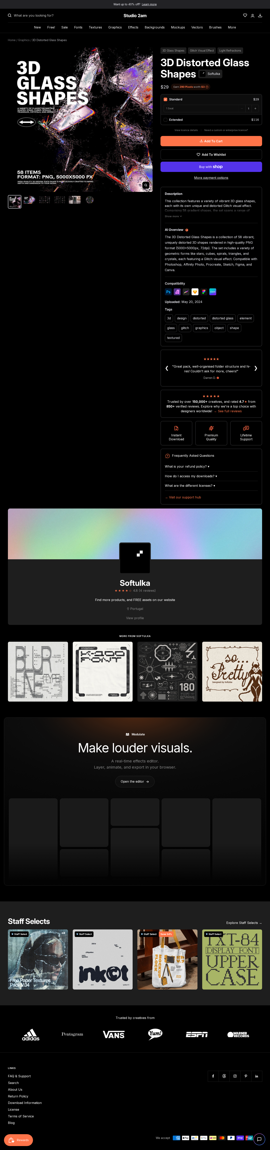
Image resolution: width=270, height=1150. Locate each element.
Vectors (197, 27)
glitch (185, 328)
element (246, 318)
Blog (11, 1123)
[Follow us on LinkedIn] (256, 1076)
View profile (135, 618)
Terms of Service (21, 1116)
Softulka (135, 583)
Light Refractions (230, 50)
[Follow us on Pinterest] (245, 1076)
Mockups (178, 27)
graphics (201, 328)
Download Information (25, 1103)
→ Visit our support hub (183, 497)
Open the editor (135, 781)
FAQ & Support (19, 1076)
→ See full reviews (228, 411)
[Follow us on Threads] (224, 1076)
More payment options (211, 178)
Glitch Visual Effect (202, 50)
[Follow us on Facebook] (213, 1076)
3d (169, 318)
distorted (199, 318)
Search (13, 1083)
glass (171, 328)
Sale (64, 27)
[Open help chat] (259, 1139)
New (37, 27)
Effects (133, 27)
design (182, 318)
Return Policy (18, 1096)
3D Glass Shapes (173, 50)
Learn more (149, 4)
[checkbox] (211, 99)
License (13, 1109)
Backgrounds (155, 27)
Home (12, 40)
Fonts (78, 27)
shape (234, 328)
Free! (51, 27)
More (232, 27)
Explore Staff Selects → (244, 923)
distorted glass (222, 318)
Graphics (115, 27)
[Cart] (260, 15)
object (219, 328)
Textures (95, 27)
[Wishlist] (245, 15)
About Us (15, 1090)
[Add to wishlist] (62, 646)
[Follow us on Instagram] (234, 1076)
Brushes (215, 27)
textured (173, 338)
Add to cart (213, 141)
